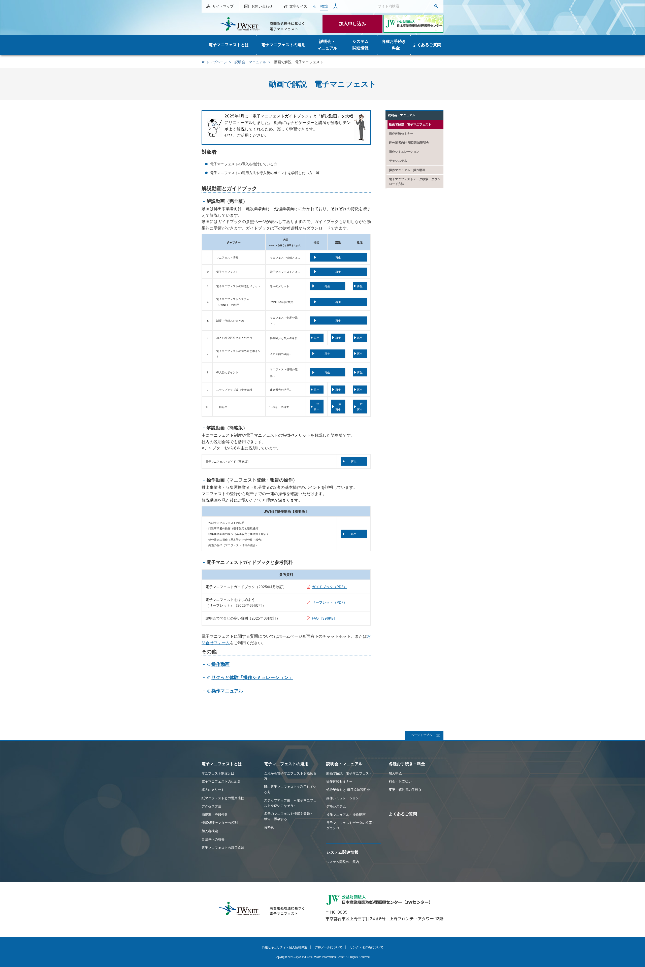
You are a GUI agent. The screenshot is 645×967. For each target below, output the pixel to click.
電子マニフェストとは (222, 763)
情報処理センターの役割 (220, 823)
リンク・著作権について (366, 947)
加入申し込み (352, 23)
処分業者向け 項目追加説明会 (409, 142)
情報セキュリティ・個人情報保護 (284, 947)
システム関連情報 (342, 852)
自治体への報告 (213, 839)
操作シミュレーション (404, 151)
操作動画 (220, 664)
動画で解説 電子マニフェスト (410, 124)
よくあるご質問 (403, 813)
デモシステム (398, 161)
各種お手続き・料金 (407, 763)
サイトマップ (223, 6)
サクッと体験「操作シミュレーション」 (252, 677)
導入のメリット (213, 790)
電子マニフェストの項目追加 (223, 848)
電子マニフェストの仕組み (221, 781)
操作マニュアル (227, 690)
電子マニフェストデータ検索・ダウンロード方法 (414, 181)
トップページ (216, 62)
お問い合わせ (262, 6)
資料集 (269, 827)
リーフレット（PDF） (329, 602)
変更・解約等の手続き (405, 790)
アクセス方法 (211, 806)
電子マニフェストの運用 (286, 763)
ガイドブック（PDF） (329, 587)
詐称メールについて (328, 947)
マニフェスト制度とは (218, 773)
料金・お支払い (400, 781)
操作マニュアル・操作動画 (407, 170)
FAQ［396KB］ (324, 618)
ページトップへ (421, 735)
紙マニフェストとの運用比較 (223, 798)
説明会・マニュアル (250, 62)
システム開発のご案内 (342, 862)
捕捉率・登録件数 (215, 815)
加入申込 (395, 773)
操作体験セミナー (401, 133)
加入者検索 (210, 831)
